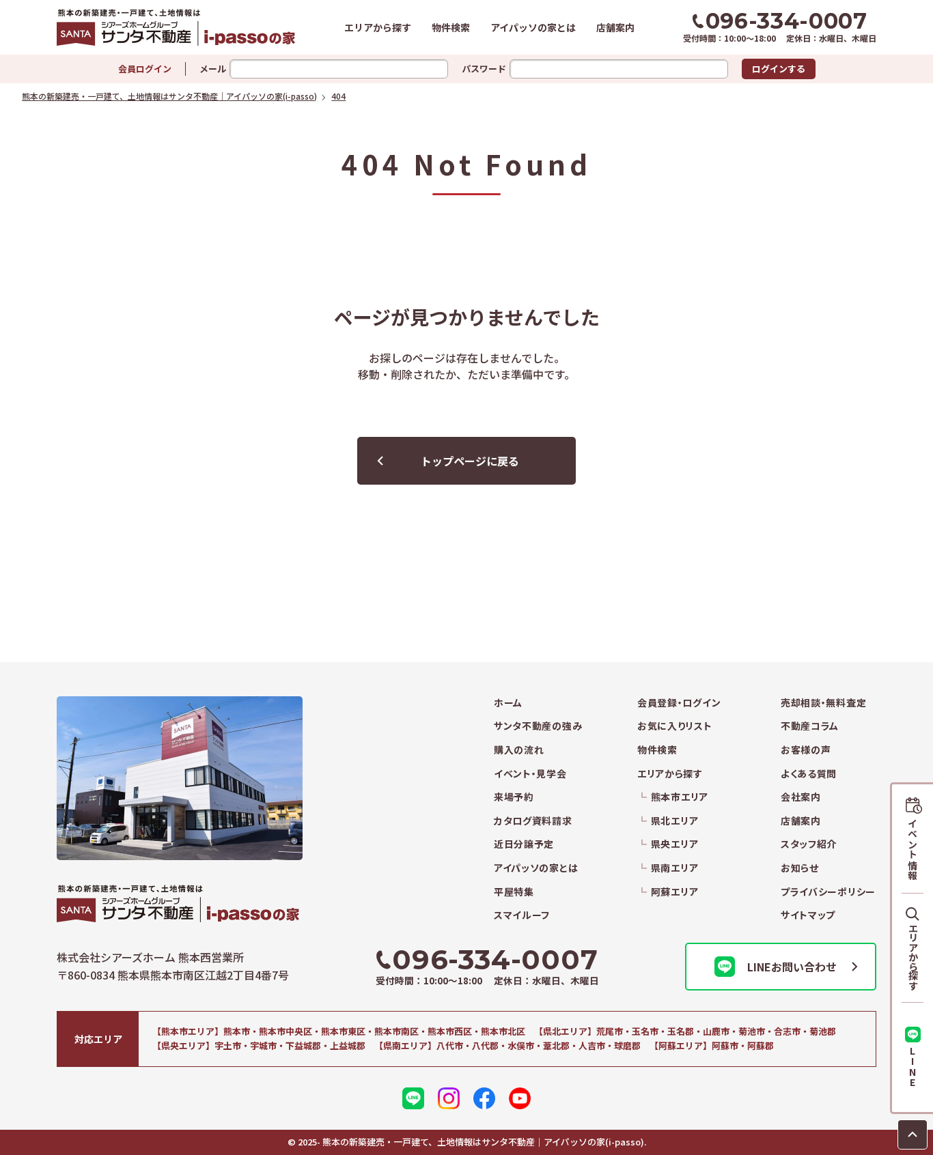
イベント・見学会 (530, 773)
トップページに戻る (470, 461)
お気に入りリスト (674, 725)
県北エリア (674, 820)
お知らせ (800, 867)
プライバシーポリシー (828, 891)
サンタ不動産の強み (538, 725)
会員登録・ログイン (679, 702)
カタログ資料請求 (533, 820)
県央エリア (674, 844)
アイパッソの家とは (533, 27)
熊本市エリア (679, 796)
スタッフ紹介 (809, 844)
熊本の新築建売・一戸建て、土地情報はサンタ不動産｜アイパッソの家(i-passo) (176, 27)
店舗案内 (615, 27)
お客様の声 (806, 749)
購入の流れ (519, 749)
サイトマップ (808, 915)
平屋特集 (514, 891)
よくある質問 (809, 773)
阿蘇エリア (674, 891)
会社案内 (801, 796)
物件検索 (451, 27)
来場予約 (514, 796)
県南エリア (674, 867)
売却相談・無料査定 (823, 702)
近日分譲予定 (524, 844)
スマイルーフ (522, 915)
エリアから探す (377, 27)
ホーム (508, 702)
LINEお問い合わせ (792, 966)
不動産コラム (810, 725)
